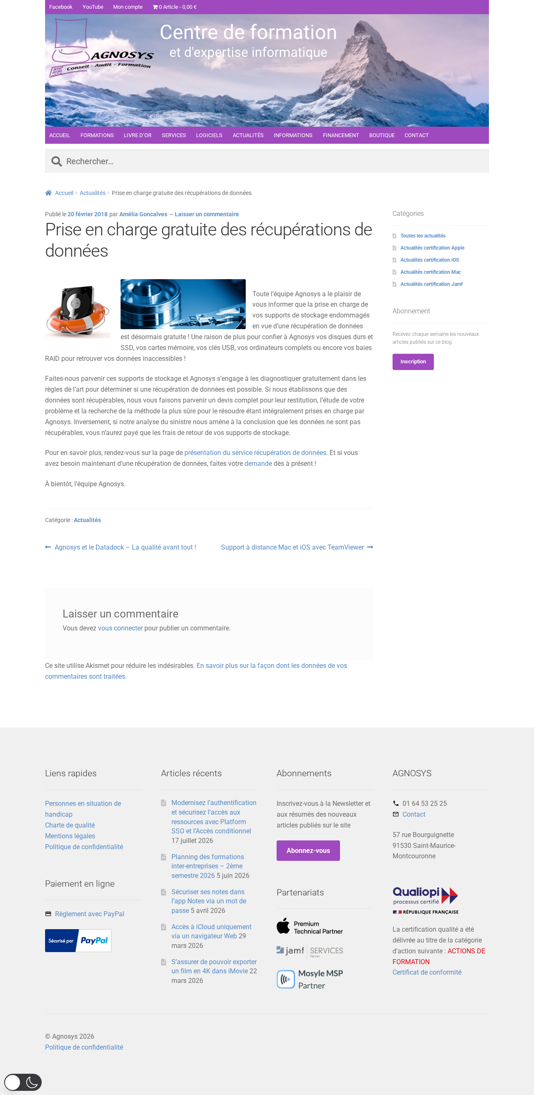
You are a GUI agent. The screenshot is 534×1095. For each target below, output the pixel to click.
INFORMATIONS (293, 135)
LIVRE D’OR (137, 135)
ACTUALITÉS (248, 135)
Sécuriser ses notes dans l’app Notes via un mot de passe (208, 901)
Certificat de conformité (427, 972)
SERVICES (174, 135)
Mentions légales (70, 836)
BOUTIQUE (382, 135)
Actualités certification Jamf (431, 284)
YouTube (93, 7)
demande (258, 464)
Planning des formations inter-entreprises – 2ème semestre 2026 (207, 866)
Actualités (93, 193)
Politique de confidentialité (84, 847)
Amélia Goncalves (143, 214)
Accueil (64, 193)
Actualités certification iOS (429, 260)
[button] (23, 1082)
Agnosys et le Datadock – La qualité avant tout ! (125, 548)
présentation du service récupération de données (255, 453)
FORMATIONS (97, 135)
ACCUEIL (59, 135)
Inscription (413, 361)
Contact (414, 814)
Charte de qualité (70, 825)
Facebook (61, 7)
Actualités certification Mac (430, 272)
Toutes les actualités (423, 236)
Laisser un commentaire (207, 214)
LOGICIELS (209, 135)
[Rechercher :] (267, 162)
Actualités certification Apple (432, 248)
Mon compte (128, 7)
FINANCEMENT (341, 135)
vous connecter (120, 628)
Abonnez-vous (308, 851)
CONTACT (417, 135)
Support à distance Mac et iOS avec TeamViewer (292, 548)
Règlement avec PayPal (89, 914)
